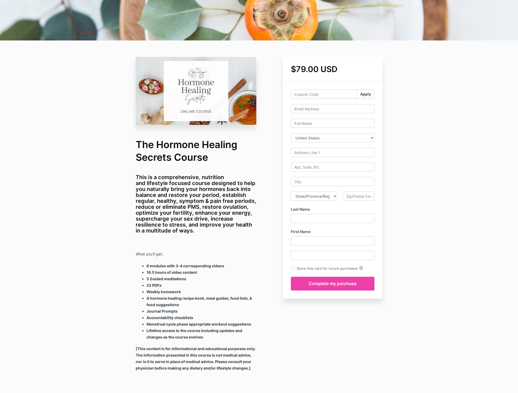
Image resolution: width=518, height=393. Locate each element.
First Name (301, 231)
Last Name (300, 209)
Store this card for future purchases (330, 268)
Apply (365, 94)
